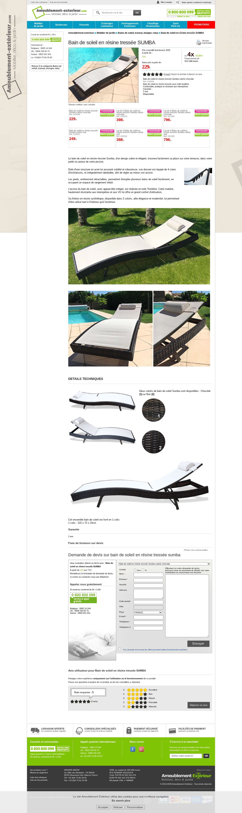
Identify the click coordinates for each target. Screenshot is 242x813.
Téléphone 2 (125, 627)
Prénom (123, 579)
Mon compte (166, 2)
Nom (122, 574)
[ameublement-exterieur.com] (56, 13)
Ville (121, 606)
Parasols (84, 25)
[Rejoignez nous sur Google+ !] (142, 749)
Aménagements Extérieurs (130, 24)
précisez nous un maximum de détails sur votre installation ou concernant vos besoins (187, 570)
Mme (139, 570)
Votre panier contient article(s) (196, 2)
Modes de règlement (39, 773)
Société (122, 584)
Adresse (123, 590)
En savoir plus (121, 800)
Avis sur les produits (58, 2)
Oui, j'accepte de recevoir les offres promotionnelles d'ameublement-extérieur (155, 650)
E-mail (122, 616)
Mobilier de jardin (38, 24)
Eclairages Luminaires (107, 24)
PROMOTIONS (201, 24)
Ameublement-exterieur (81, 33)
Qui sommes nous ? (38, 770)
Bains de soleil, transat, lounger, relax (138, 33)
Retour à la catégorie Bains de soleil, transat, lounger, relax (46, 67)
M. (146, 570)
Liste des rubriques (39, 2)
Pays (121, 612)
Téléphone (124, 622)
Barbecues (61, 25)
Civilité (122, 570)
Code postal (124, 601)
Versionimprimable (207, 42)
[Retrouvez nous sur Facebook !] (133, 749)
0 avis (167, 74)
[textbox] (148, 602)
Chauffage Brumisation (152, 24)
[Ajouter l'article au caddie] (107, 111)
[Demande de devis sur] (107, 115)
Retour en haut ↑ (204, 770)
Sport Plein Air (175, 24)
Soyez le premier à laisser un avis (186, 74)
